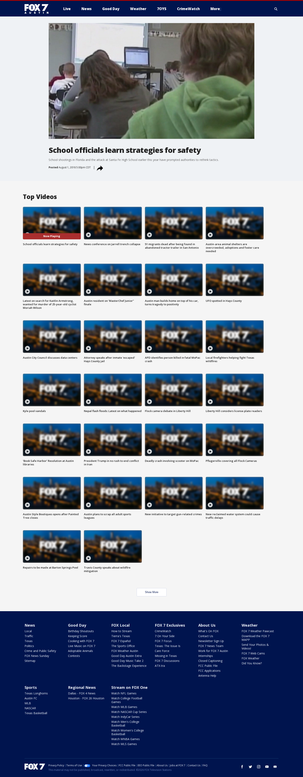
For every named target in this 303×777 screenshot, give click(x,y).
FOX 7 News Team (210, 646)
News (30, 625)
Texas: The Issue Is (167, 646)
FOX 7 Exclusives (170, 625)
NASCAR (30, 708)
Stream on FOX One (129, 687)
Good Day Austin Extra (126, 656)
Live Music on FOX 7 (81, 646)
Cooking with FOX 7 (81, 641)
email (275, 766)
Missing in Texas (166, 656)
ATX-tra (160, 666)
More (215, 8)
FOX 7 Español (121, 641)
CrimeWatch (163, 631)
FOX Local (120, 625)
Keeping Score (77, 636)
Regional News (82, 687)
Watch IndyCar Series (125, 717)
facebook (242, 766)
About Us (206, 625)
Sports (31, 687)
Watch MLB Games (124, 707)
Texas (29, 641)
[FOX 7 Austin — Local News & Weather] (38, 9)
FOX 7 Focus (163, 641)
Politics (29, 646)
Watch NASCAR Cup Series (129, 712)
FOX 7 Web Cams (253, 653)
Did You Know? (252, 663)
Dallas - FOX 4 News (81, 693)
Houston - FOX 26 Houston (86, 698)
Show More (151, 592)
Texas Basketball (36, 713)
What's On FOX (208, 631)
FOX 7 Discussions (167, 661)
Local (28, 631)
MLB (28, 703)
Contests (74, 656)
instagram (258, 766)
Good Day (77, 625)
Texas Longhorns (36, 693)
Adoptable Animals (80, 651)
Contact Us (205, 636)
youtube (267, 766)
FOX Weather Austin (124, 651)
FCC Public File (208, 666)
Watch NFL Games (123, 693)
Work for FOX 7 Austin (213, 651)
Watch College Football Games (126, 700)
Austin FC (31, 698)
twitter (250, 766)
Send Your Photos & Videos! (255, 646)
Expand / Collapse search (276, 9)
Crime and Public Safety (40, 651)
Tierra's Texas (120, 636)
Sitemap (30, 661)
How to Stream (121, 631)
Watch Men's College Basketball (125, 723)
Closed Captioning (210, 661)
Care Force (162, 651)
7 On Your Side (165, 636)
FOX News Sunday (37, 656)
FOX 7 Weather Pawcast (258, 631)
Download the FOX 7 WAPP (255, 638)
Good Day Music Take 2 (127, 661)
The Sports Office (123, 646)
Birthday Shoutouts (81, 631)
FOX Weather (250, 658)
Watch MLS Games (124, 744)
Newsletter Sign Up (211, 641)
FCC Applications (209, 671)
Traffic (29, 636)
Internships (205, 656)
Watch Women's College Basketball (127, 732)
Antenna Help (207, 676)
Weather (250, 625)
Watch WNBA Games (125, 739)
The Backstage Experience (129, 666)
